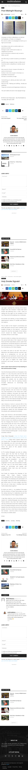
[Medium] (16, 145)
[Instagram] (11, 145)
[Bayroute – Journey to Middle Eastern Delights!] (5, 244)
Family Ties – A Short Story (16, 161)
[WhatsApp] (13, 17)
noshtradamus (7, 14)
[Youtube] (23, 145)
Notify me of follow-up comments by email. (12, 199)
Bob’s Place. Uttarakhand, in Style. (17, 264)
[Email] (19, 17)
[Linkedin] (16, 17)
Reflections (12, 104)
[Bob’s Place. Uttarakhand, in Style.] (5, 266)
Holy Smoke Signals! (5, 118)
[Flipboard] (9, 145)
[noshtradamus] (2, 14)
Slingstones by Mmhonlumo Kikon (17, 256)
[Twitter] (10, 17)
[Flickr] (6, 145)
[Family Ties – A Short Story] (5, 164)
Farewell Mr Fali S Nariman (15, 249)
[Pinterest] (18, 145)
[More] (22, 17)
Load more (13, 271)
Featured (7, 104)
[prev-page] (2, 169)
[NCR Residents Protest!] (5, 156)
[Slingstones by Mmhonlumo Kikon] (5, 258)
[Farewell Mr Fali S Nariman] (5, 251)
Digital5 (7, 764)
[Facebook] (7, 17)
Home (2, 5)
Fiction (9, 5)
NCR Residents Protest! (15, 154)
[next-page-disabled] (4, 169)
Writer (6, 5)
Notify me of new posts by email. (10, 201)
